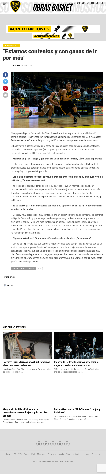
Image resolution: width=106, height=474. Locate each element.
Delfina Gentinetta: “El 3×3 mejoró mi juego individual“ (77, 411)
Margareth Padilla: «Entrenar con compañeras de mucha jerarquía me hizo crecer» (25, 412)
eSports (76, 454)
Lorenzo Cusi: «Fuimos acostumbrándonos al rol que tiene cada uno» (26, 363)
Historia (86, 454)
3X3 (20, 454)
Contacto (96, 454)
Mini (33, 454)
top (39, 268)
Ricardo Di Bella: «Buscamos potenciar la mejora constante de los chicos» (76, 363)
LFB (14, 454)
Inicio (8, 454)
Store (68, 454)
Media (61, 454)
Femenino (52, 454)
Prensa (16, 65)
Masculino (41, 454)
